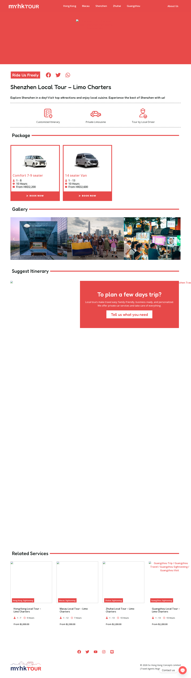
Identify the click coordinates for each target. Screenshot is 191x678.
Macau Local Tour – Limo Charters (74, 610)
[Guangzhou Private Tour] (169, 582)
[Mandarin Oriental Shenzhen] (38, 239)
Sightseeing (28, 600)
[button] (48, 75)
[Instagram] (103, 652)
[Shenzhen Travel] (95, 239)
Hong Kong (69, 6)
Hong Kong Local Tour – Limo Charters (27, 610)
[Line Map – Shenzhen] (95, 32)
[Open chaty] (183, 670)
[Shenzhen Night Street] (152, 239)
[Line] (112, 652)
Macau (86, 6)
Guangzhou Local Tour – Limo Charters (166, 610)
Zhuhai (117, 6)
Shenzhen (101, 6)
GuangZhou (156, 600)
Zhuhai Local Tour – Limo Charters (120, 610)
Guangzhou (133, 6)
